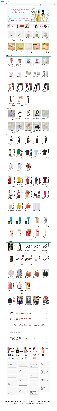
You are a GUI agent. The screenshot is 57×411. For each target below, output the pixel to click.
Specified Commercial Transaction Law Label (25, 401)
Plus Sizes (9, 369)
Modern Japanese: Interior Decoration (33, 395)
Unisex (8, 371)
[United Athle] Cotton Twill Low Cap (28, 198)
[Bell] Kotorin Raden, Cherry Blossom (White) (11, 38)
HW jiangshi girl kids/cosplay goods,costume (28, 144)
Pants (8, 366)
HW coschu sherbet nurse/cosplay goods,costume (18, 171)
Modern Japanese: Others (44, 385)
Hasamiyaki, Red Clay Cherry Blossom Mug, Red (36, 64)
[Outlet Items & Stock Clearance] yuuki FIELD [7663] (45, 277)
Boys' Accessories (21, 370)
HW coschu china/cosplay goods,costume (28, 170)
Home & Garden (43, 387)
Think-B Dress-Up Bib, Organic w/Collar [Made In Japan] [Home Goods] (45, 130)
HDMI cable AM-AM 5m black (36, 250)
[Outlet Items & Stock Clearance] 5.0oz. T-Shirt (19, 289)
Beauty (42, 389)
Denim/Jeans (9, 367)
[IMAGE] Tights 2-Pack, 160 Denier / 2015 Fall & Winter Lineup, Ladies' (45, 91)
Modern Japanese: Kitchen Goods (33, 394)
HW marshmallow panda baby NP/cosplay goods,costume (19, 118)
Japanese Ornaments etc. (33, 391)
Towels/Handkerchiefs (32, 389)
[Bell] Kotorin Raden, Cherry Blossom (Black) (19, 38)
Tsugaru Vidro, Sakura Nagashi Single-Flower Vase (19, 76)
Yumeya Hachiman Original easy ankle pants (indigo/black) (19, 304)
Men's (20, 383)
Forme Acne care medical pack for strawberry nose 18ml (28, 237)
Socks (8, 382)
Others (8, 372)
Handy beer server (10, 250)
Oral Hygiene (31, 380)
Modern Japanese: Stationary (44, 383)
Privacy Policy (17, 401)
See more (46, 310)
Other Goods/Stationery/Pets (33, 384)
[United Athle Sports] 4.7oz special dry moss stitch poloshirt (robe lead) (11, 184)
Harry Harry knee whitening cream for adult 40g (45, 224)
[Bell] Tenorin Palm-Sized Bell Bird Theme (36, 38)
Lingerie (9, 379)
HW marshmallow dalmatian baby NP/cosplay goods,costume (28, 118)
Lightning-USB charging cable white (36, 263)
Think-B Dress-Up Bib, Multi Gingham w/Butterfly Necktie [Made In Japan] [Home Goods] (37, 130)
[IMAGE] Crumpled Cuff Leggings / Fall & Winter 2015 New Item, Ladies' (11, 103)
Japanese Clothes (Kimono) (11, 370)
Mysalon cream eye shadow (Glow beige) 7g (45, 237)
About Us (6, 401)
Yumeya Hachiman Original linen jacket (45, 304)
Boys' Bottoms (20, 368)
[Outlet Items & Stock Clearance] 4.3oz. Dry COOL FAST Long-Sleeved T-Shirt (19, 277)
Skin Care (31, 374)
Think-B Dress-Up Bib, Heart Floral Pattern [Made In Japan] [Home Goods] (28, 130)
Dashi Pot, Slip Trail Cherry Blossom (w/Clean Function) (45, 64)
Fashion (42, 388)
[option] (28, 14)
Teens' (20, 375)
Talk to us (33, 401)
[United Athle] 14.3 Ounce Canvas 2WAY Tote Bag (36, 197)
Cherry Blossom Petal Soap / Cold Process (28, 50)
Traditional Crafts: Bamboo (44, 371)
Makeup (31, 375)
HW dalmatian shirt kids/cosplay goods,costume (37, 144)
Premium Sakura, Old (36, 76)
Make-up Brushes (32, 379)
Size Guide (50, 401)
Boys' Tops (20, 379)
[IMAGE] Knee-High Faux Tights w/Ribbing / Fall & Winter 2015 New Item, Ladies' (28, 104)
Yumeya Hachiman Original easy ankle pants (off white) (28, 304)
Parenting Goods (10, 392)
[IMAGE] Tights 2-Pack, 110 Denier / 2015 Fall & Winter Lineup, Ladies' (37, 91)
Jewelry (31, 366)
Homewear (9, 381)
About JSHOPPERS (37, 401)
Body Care (31, 376)
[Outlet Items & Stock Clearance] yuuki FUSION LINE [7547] (28, 277)
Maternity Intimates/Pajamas (11, 391)
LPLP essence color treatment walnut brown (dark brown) (19, 225)
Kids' (19, 362)
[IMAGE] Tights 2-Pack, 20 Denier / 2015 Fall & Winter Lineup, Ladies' (11, 91)
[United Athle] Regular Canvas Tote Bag (10, 198)
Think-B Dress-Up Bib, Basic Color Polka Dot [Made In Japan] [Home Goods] (37, 118)
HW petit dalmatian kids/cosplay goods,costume (11, 144)
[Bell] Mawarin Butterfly (45, 37)
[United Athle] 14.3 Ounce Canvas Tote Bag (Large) (11, 210)
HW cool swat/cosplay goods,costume (45, 144)
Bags (30, 363)
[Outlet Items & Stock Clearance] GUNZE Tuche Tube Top (11, 290)
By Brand (31, 388)
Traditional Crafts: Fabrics (44, 374)
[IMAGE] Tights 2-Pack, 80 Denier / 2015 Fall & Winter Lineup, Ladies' (28, 91)
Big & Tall (20, 390)
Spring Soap (17, 50)
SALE (42, 362)
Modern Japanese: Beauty (44, 384)
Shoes (19, 388)
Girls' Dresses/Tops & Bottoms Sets (23, 365)
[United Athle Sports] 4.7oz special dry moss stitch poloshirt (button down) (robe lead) (28, 185)
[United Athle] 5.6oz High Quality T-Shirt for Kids (11, 156)
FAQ (42, 401)
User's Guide (45, 401)
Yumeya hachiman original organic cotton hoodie (36, 304)
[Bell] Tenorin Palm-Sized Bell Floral (28, 38)
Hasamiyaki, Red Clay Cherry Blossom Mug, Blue (28, 64)
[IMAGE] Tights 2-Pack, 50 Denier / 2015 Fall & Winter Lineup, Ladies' (19, 91)
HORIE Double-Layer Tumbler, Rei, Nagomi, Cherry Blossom (10, 65)
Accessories (20, 389)
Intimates (9, 375)
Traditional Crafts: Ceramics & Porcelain (44, 370)
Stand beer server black (19, 250)
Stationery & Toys (43, 390)
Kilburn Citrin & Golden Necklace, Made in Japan (36, 210)
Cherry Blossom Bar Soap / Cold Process (45, 50)
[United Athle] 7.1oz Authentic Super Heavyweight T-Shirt (44, 184)
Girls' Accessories (21, 378)
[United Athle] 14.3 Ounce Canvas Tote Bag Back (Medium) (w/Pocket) (45, 198)
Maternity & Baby (10, 387)
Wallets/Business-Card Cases (33, 364)
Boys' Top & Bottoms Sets (22, 369)
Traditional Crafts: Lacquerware (45, 368)
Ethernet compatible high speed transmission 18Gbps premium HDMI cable (45, 251)
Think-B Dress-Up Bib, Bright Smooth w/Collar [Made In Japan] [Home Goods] (45, 118)
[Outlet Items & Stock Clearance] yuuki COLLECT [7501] (36, 277)
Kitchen (42, 386)
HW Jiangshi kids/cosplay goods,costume (19, 144)
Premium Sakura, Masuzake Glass (28, 76)
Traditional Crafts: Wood (44, 372)
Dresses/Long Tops (10, 364)
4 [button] (30, 23)
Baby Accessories (10, 389)
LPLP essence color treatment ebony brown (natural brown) (28, 225)
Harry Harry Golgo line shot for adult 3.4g (11, 237)
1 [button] (27, 23)
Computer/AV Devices (32, 390)
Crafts (42, 367)
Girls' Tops (20, 363)
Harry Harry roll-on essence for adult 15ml (19, 237)
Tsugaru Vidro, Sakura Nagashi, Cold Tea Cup (10, 76)
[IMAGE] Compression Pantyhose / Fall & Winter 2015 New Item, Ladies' (19, 103)
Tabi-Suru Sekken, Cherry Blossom (11, 51)
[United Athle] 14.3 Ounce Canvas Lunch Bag (19, 210)
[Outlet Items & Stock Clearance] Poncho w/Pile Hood (11, 277)
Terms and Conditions (11, 401)
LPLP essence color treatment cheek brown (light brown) (11, 225)
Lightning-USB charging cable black (45, 263)
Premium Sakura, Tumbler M (45, 76)
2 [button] (28, 23)
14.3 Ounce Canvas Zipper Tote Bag (28, 210)
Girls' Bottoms (20, 364)
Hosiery (9, 383)
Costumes (31, 392)
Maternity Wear (10, 390)
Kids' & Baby (42, 364)
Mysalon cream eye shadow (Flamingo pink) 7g (36, 237)
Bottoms (42, 363)
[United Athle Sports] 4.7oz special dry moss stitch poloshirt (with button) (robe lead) (36, 185)
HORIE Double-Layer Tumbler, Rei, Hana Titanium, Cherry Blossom (19, 65)
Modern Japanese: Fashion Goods (44, 382)
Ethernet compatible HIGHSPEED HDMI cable (28, 250)
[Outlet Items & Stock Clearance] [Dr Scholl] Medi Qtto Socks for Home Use (28, 290)
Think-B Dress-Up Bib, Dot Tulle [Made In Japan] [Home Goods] (11, 130)
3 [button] (29, 23)
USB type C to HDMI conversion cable (10, 263)
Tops (8, 363)
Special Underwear (10, 380)
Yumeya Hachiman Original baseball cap (11, 304)
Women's (9, 362)
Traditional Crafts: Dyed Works (45, 373)
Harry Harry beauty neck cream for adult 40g (36, 224)
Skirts (8, 365)
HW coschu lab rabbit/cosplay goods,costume (9, 171)
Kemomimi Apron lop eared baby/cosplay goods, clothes (11, 117)
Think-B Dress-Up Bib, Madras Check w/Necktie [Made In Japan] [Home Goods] (19, 130)
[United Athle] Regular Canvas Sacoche (19, 198)
